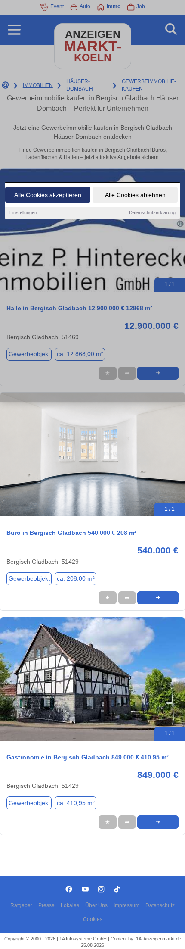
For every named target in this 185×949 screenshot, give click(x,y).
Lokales (70, 905)
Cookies (92, 919)
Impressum (126, 905)
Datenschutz (160, 905)
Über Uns (96, 905)
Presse (46, 905)
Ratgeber (21, 905)
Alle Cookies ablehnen (135, 194)
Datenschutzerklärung (152, 212)
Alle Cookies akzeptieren (47, 194)
